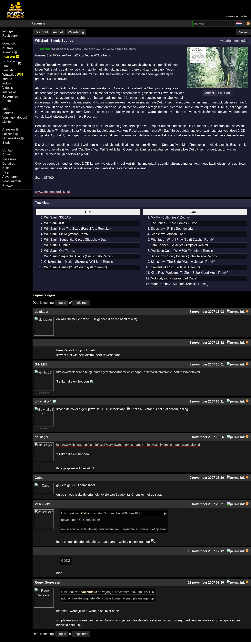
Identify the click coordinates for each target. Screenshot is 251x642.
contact (244, 16)
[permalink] (236, 311)
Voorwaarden (11, 181)
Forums (7, 113)
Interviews (9, 92)
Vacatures (9, 159)
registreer (81, 302)
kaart (6, 65)
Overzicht (8, 43)
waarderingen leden (234, 40)
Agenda (7, 52)
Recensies (10, 96)
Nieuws (7, 47)
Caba (85, 513)
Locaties (8, 134)
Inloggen (8, 31)
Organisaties (11, 138)
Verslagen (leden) (14, 117)
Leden (6, 108)
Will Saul (224, 93)
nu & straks (10, 61)
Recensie (38, 23)
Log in (61, 302)
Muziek (7, 121)
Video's (7, 87)
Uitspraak (68, 513)
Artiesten (8, 129)
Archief (58, 32)
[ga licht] (244, 23)
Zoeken (243, 32)
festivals (8, 70)
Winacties (12, 74)
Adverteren (10, 176)
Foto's (6, 83)
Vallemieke (89, 592)
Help (5, 172)
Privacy (7, 185)
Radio (6, 100)
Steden (7, 142)
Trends (7, 79)
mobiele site (231, 16)
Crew (6, 154)
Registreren (10, 35)
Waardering (76, 32)
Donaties (8, 163)
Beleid (6, 168)
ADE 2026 (9, 56)
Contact (7, 150)
